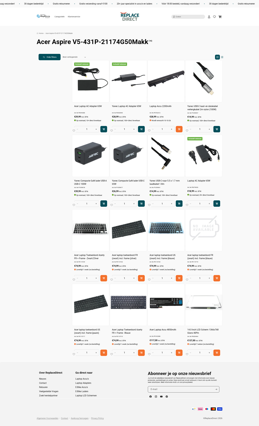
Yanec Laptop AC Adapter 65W (126, 106)
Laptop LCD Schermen (86, 395)
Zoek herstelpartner (48, 395)
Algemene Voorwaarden (47, 418)
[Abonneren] (216, 389)
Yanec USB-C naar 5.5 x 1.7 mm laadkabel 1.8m (165, 182)
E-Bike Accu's (81, 387)
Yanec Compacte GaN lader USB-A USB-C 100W (90, 182)
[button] (188, 16)
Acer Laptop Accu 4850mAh (163, 329)
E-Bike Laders (81, 391)
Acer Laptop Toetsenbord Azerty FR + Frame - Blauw (127, 331)
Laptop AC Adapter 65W (198, 180)
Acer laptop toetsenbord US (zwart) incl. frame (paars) (87, 331)
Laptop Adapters (83, 383)
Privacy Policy (97, 418)
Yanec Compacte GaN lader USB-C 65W (128, 182)
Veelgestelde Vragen (48, 391)
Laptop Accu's (82, 379)
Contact (43, 383)
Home (41, 33)
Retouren (43, 387)
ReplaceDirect (211, 418)
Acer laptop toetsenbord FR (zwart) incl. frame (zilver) (125, 257)
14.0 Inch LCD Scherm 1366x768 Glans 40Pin (203, 331)
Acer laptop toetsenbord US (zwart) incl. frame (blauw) (162, 257)
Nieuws (42, 379)
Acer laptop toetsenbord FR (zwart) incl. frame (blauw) (200, 257)
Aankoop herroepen (79, 418)
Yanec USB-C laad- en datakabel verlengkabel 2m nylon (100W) (202, 108)
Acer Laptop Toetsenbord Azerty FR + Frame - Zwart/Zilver (89, 257)
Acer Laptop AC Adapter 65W (88, 106)
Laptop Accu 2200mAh (160, 106)
